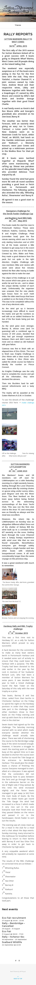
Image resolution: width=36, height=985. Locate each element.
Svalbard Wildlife (12, 942)
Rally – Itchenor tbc (13, 936)
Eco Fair (6, 931)
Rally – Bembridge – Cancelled (13, 924)
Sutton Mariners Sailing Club (18, 9)
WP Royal (23, 971)
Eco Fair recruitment (14, 918)
